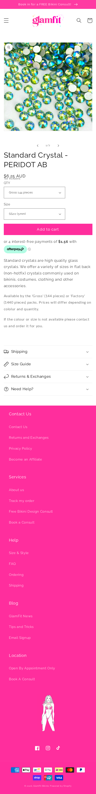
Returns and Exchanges (29, 438)
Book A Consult (22, 679)
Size (7, 204)
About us (16, 490)
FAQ (12, 564)
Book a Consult (21, 522)
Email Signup (20, 638)
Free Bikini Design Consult (31, 512)
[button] (6, 20)
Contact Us (18, 427)
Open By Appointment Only (32, 668)
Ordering (16, 575)
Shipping (16, 585)
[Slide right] (58, 145)
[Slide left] (38, 145)
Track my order (21, 501)
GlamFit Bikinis (41, 786)
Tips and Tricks (21, 627)
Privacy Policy (20, 449)
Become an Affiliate (25, 459)
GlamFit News (21, 616)
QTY (7, 183)
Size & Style (19, 553)
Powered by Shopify (61, 786)
